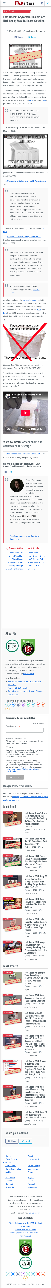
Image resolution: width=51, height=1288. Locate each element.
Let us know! (28, 674)
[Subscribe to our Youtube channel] (38, 704)
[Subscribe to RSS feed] (7, 709)
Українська (32, 1187)
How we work (33, 1159)
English (31, 1177)
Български (10, 1177)
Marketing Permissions (16, 739)
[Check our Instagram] (23, 704)
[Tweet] (47, 3)
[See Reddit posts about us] (43, 704)
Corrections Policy (13, 1169)
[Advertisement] (25, 599)
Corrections (33, 1169)
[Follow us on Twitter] (33, 704)
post (31, 100)
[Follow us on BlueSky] (12, 704)
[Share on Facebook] (5, 472)
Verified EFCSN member (18, 688)
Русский (31, 1184)
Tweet (33, 37)
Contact (31, 1172)
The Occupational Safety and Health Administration (25, 181)
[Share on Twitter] (11, 472)
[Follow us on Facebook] (18, 704)
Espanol (8, 1181)
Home (8, 1156)
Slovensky (9, 1187)
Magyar (31, 1181)
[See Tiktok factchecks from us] (7, 704)
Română (9, 1184)
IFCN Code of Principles (10, 1161)
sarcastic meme (29, 300)
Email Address (13, 726)
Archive (8, 1172)
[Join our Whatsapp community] (28, 704)
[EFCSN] (25, 1263)
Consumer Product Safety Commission (24, 237)
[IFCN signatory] (25, 1247)
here (44, 100)
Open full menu (4, 3)
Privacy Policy (34, 1166)
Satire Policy (10, 1166)
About (30, 1156)
